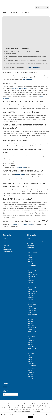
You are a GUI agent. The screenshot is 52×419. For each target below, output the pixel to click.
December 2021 (32, 348)
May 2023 (30, 321)
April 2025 (30, 284)
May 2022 (30, 342)
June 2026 (31, 257)
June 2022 (31, 340)
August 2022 (31, 336)
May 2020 (30, 374)
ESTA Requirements (27, 224)
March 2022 (31, 346)
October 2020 (31, 367)
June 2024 (31, 297)
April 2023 (30, 323)
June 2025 (31, 280)
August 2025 (31, 276)
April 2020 (30, 376)
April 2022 (30, 344)
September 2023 (32, 314)
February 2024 (32, 304)
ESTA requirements (34, 67)
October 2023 (31, 312)
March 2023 (31, 325)
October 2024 (31, 289)
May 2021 (30, 359)
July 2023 (30, 318)
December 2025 (32, 269)
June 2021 (31, 357)
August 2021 (31, 353)
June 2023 (31, 319)
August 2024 (31, 293)
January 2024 (31, 306)
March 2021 (31, 363)
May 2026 (30, 259)
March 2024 (31, 303)
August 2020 (31, 369)
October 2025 (31, 272)
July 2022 (30, 338)
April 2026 (30, 261)
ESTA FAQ (14, 224)
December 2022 (32, 331)
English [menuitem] (10, 405)
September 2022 (32, 335)
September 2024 (32, 291)
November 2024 (32, 287)
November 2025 (32, 270)
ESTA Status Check (8, 251)
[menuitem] (8, 404)
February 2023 (32, 327)
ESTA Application (7, 249)
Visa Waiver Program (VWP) (19, 88)
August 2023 (31, 316)
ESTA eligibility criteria (20, 167)
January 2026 (31, 267)
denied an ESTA (19, 174)
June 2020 (31, 372)
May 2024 (30, 299)
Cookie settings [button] (23, 416)
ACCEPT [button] (30, 416)
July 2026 (30, 255)
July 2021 (30, 355)
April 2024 (30, 301)
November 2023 (32, 310)
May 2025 (30, 282)
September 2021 (32, 352)
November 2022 (32, 333)
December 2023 (32, 308)
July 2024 (30, 295)
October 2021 (31, 350)
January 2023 (31, 329)
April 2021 (30, 361)
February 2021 (32, 365)
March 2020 (31, 378)
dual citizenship (25, 190)
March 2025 (31, 286)
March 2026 (31, 263)
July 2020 (30, 370)
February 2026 (32, 265)
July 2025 (30, 278)
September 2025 (32, 274)
